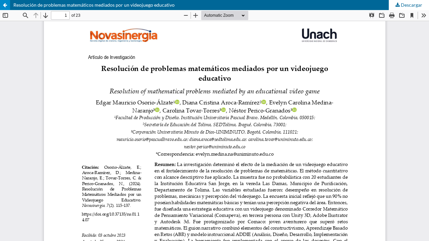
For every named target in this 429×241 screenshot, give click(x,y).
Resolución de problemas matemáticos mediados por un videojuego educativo (94, 5)
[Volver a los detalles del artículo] (5, 5)
